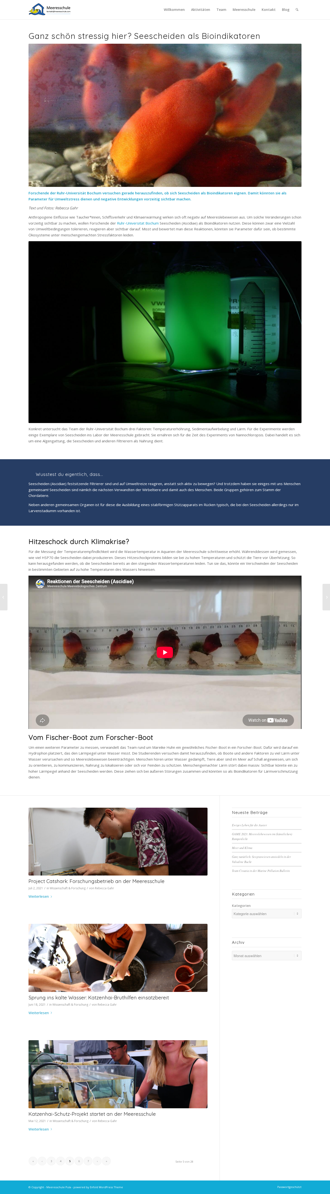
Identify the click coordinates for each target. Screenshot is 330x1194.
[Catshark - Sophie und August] (118, 1074)
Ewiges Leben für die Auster (249, 825)
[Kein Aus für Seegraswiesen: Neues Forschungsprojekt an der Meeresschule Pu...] (3, 597)
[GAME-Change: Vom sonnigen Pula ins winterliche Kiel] (326, 597)
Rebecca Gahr (104, 888)
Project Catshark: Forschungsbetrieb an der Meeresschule (97, 881)
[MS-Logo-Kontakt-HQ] (50, 9)
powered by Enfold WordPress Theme (98, 1187)
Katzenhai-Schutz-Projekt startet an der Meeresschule (92, 1114)
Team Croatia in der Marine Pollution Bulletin (261, 871)
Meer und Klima (242, 848)
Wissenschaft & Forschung (68, 888)
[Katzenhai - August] (118, 842)
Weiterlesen (39, 896)
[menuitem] (174, 9)
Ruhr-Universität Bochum (138, 223)
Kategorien (241, 905)
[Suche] (297, 9)
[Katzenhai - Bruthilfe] (118, 958)
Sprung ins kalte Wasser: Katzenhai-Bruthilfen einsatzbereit (99, 997)
